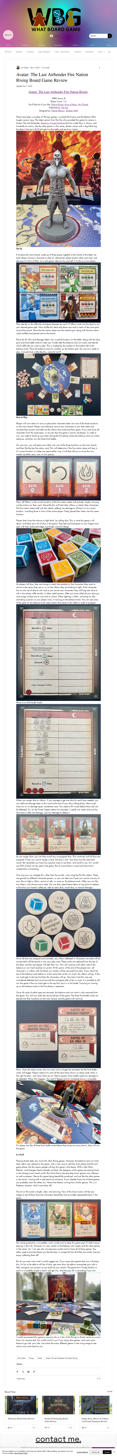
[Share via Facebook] (17, 1372)
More (100, 52)
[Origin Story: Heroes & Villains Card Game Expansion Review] (95, 1405)
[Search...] (110, 36)
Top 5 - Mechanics (62, 52)
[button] (109, 52)
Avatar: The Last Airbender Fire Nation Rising (61, 1358)
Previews (30, 52)
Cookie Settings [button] (82, 1452)
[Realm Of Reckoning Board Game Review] (58, 1405)
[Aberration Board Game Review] (21, 1405)
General (77, 52)
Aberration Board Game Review (21, 1418)
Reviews (19, 52)
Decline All (95, 1452)
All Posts (8, 52)
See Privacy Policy (21, 1453)
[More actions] (99, 67)
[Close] (114, 1452)
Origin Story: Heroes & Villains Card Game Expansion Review (95, 1420)
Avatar (39, 1358)
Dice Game (21, 1358)
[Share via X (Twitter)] (23, 1372)
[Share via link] (34, 1372)
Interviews (90, 52)
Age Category (44, 52)
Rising (31, 1358)
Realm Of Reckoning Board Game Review (56, 1420)
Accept (107, 1452)
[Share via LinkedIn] (28, 1372)
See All (109, 1391)
